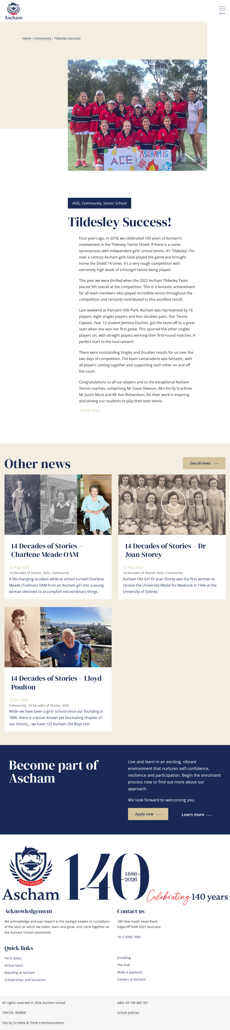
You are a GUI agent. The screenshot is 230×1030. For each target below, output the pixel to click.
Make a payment (129, 972)
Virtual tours (13, 965)
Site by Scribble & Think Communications (33, 1023)
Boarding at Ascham (19, 972)
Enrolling (124, 957)
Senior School (115, 203)
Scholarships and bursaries (25, 979)
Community (42, 38)
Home (26, 38)
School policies (128, 1012)
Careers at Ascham (131, 979)
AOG (76, 203)
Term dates (13, 958)
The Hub (123, 965)
